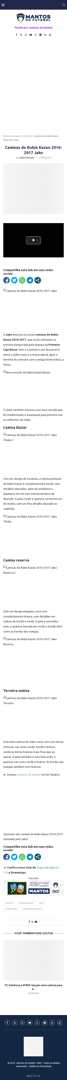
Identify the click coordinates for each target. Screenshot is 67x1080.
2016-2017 (9, 903)
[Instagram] (26, 35)
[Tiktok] (50, 35)
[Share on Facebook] (29, 921)
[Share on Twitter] (32, 921)
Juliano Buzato (26, 157)
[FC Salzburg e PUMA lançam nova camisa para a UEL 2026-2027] (33, 960)
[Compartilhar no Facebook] (6, 280)
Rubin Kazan (11, 909)
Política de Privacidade (40, 1066)
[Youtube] (31, 35)
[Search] (63, 5)
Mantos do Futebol (12, 136)
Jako (41, 903)
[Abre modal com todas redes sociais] (37, 280)
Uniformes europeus (32, 909)
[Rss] (45, 35)
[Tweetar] (14, 280)
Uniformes (27, 136)
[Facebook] (16, 35)
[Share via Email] (36, 921)
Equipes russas (26, 903)
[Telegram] (40, 35)
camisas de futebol (29, 774)
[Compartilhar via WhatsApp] (22, 280)
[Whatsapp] (36, 35)
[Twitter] (21, 35)
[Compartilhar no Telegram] (30, 280)
